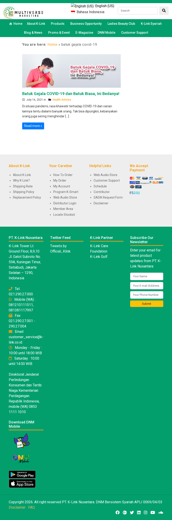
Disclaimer (101, 203)
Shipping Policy (23, 192)
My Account (61, 186)
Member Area (63, 209)
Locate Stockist (64, 214)
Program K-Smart (65, 192)
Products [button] (57, 23)
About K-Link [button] (36, 23)
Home (17, 23)
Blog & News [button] (33, 32)
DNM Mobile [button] (106, 32)
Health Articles (62, 99)
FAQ (31, 507)
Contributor (102, 192)
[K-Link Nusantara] (23, 12)
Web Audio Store (65, 197)
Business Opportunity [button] (86, 23)
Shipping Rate (23, 186)
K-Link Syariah (151, 23)
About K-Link (22, 175)
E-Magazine (84, 32)
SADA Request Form (108, 197)
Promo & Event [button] (59, 32)
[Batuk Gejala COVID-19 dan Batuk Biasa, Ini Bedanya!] (71, 70)
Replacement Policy (27, 197)
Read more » (33, 126)
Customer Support (134, 32)
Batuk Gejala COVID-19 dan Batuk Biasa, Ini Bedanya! (70, 93)
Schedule (100, 186)
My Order (59, 180)
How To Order (63, 175)
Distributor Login (64, 203)
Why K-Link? (21, 180)
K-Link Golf (99, 257)
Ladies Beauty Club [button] (121, 23)
